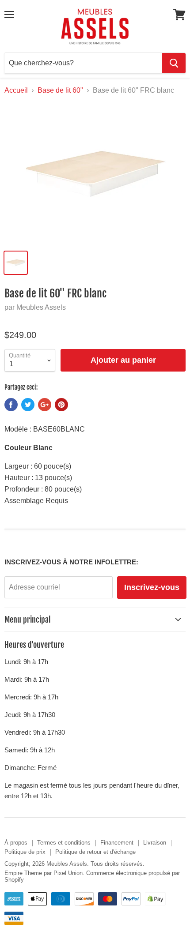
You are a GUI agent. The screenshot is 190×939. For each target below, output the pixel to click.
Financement (116, 842)
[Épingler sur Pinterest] (61, 404)
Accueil (16, 90)
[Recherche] (174, 63)
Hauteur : (18, 477)
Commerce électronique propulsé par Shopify (92, 876)
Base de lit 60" (60, 90)
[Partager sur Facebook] (11, 404)
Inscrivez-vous (151, 587)
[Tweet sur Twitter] (27, 404)
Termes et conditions (64, 842)
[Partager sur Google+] (44, 404)
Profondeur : (23, 489)
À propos (15, 842)
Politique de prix (25, 852)
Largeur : (18, 466)
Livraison (154, 842)
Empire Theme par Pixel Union (43, 873)
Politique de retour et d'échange (95, 852)
